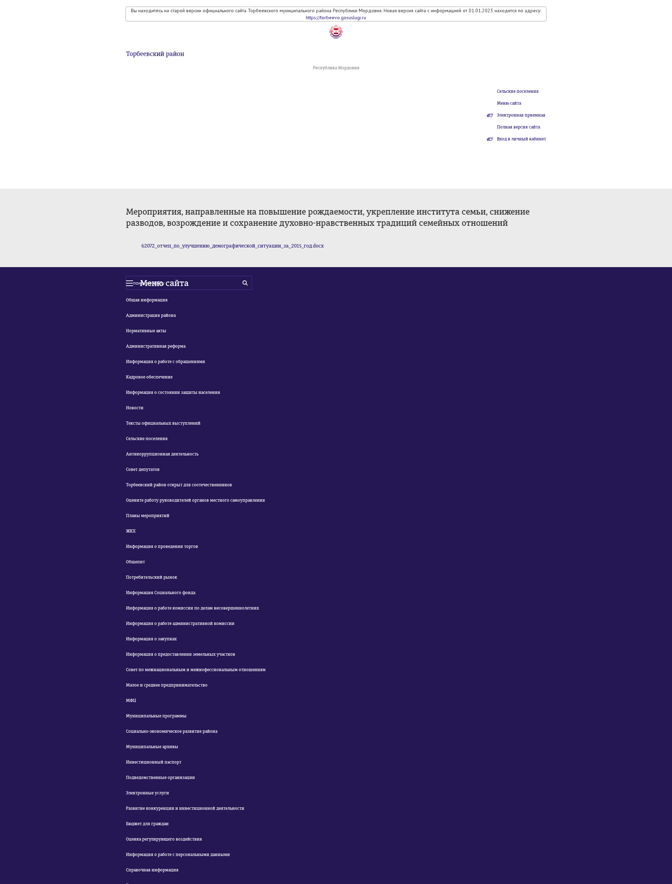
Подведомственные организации (160, 777)
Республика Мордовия (336, 67)
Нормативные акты (146, 330)
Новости (135, 407)
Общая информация (147, 300)
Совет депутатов (143, 469)
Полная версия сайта (518, 127)
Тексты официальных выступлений (163, 423)
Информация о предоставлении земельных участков (180, 654)
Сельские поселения (518, 91)
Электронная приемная (521, 115)
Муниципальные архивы (152, 746)
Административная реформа (156, 346)
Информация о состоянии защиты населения (173, 392)
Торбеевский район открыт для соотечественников (179, 484)
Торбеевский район (155, 54)
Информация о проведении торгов (162, 546)
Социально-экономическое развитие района (171, 731)
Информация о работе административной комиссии (180, 623)
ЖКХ (130, 531)
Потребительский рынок (151, 577)
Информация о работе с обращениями (165, 361)
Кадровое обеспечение (149, 377)
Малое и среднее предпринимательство (167, 685)
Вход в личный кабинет (521, 139)
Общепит (135, 561)
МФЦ (131, 700)
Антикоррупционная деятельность (162, 454)
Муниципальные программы (156, 716)
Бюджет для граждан (147, 823)
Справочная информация (152, 870)
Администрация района (151, 315)
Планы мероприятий (147, 515)
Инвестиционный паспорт (153, 762)
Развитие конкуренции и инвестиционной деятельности (185, 808)
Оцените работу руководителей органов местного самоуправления (195, 500)
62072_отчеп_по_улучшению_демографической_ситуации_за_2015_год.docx (232, 246)
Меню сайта (509, 103)
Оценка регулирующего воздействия (164, 839)
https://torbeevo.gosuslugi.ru (336, 17)
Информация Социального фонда (160, 592)
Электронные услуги (147, 793)
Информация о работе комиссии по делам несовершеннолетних (192, 608)
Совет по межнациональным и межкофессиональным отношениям (196, 669)
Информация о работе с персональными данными (178, 854)
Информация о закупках (151, 638)
